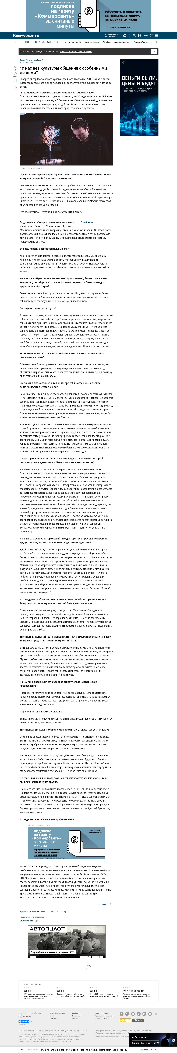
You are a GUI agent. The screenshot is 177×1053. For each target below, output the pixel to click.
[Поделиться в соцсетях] (15, 87)
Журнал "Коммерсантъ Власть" (31, 60)
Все (40, 984)
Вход (146, 35)
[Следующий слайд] (155, 991)
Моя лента (33, 1049)
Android (75, 1018)
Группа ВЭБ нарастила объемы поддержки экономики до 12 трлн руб (104, 995)
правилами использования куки (76, 51)
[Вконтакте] (127, 1014)
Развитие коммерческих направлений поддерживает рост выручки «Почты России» (137, 996)
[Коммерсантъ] (26, 35)
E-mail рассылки (102, 1018)
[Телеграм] (121, 1014)
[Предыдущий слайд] (21, 991)
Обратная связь (101, 1013)
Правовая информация (105, 1016)
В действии (87, 222)
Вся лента (144, 1049)
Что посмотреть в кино (72, 42)
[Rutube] (144, 1014)
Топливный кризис (141, 42)
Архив (52, 1016)
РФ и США (106, 42)
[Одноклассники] (139, 1014)
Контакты (54, 1018)
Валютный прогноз (92, 42)
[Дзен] (133, 1014)
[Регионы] (135, 35)
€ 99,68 (34, 42)
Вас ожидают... (143, 1037)
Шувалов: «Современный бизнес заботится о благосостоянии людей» (71, 995)
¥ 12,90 (42, 42)
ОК (154, 51)
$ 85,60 (26, 42)
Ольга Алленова (26, 920)
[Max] (150, 1014)
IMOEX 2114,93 (52, 42)
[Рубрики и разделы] (156, 35)
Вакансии (76, 1016)
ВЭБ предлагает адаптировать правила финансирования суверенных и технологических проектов (38, 996)
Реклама (76, 1013)
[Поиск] (151, 35)
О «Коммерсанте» (57, 1013)
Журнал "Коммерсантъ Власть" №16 (35, 911)
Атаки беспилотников (122, 42)
